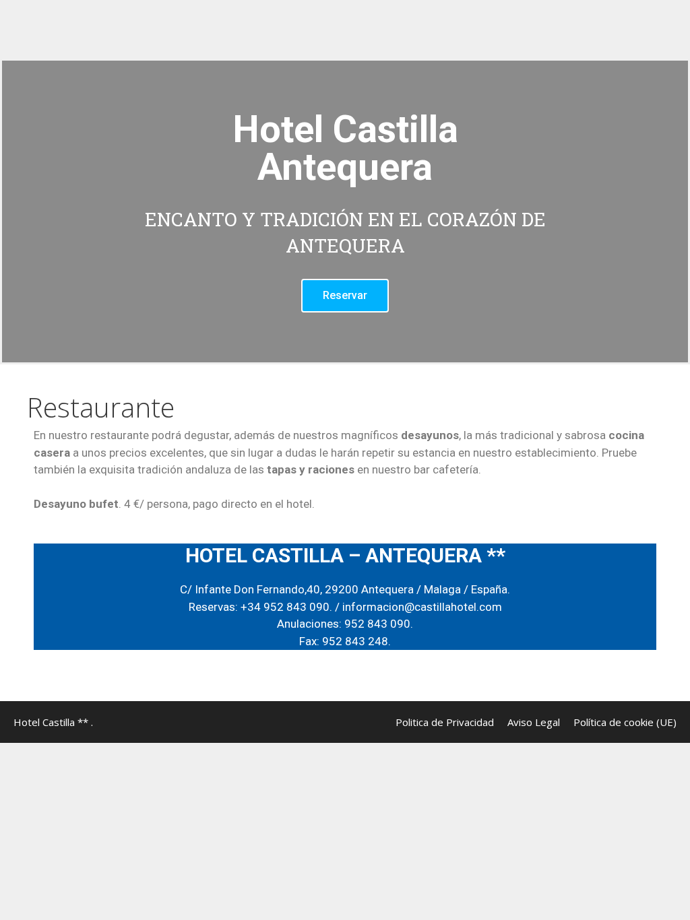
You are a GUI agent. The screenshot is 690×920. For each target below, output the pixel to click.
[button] (15, 211)
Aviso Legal (533, 722)
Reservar (345, 295)
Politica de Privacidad (445, 722)
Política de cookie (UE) (625, 722)
